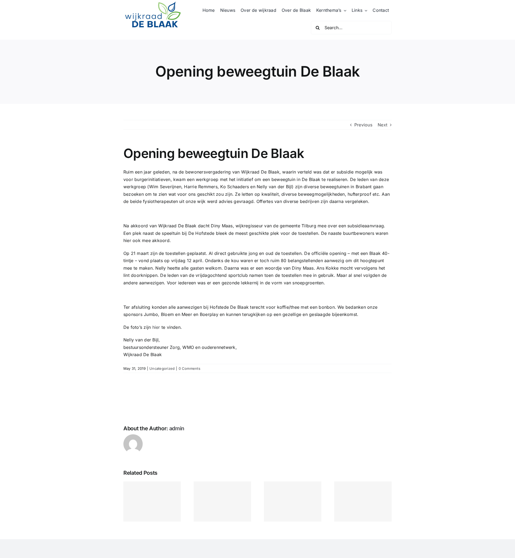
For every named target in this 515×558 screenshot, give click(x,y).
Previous (363, 124)
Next (382, 124)
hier (156, 327)
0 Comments (189, 368)
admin (177, 428)
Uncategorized (162, 368)
